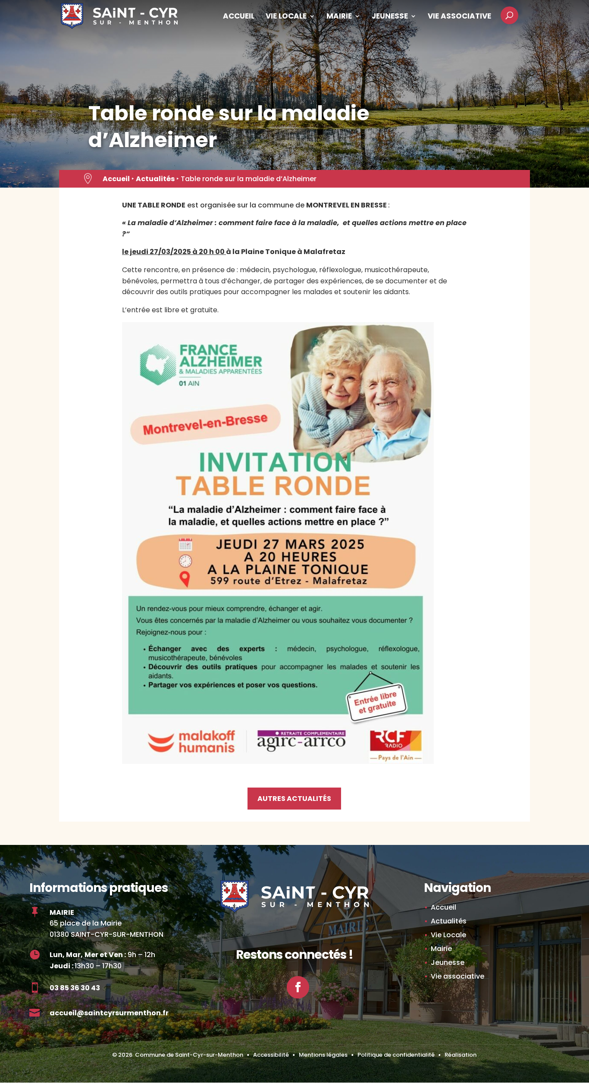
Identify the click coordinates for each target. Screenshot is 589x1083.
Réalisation (460, 1055)
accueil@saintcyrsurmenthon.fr (109, 1013)
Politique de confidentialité (396, 1055)
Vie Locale (286, 17)
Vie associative (459, 17)
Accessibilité (271, 1055)
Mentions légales (323, 1055)
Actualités (155, 179)
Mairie (339, 17)
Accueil (238, 17)
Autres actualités (294, 799)
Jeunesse (390, 17)
